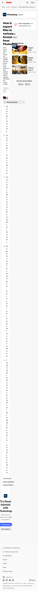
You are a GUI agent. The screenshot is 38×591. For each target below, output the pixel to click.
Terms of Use (30, 583)
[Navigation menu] (2, 2)
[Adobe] (9, 2)
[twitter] (10, 580)
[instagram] (7, 580)
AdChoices (11, 588)
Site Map (5, 588)
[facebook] (4, 580)
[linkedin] (13, 580)
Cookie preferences (7, 585)
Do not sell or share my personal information (22, 585)
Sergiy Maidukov (8, 482)
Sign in (33, 2)
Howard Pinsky (8, 485)
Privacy (24, 583)
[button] (27, 2)
